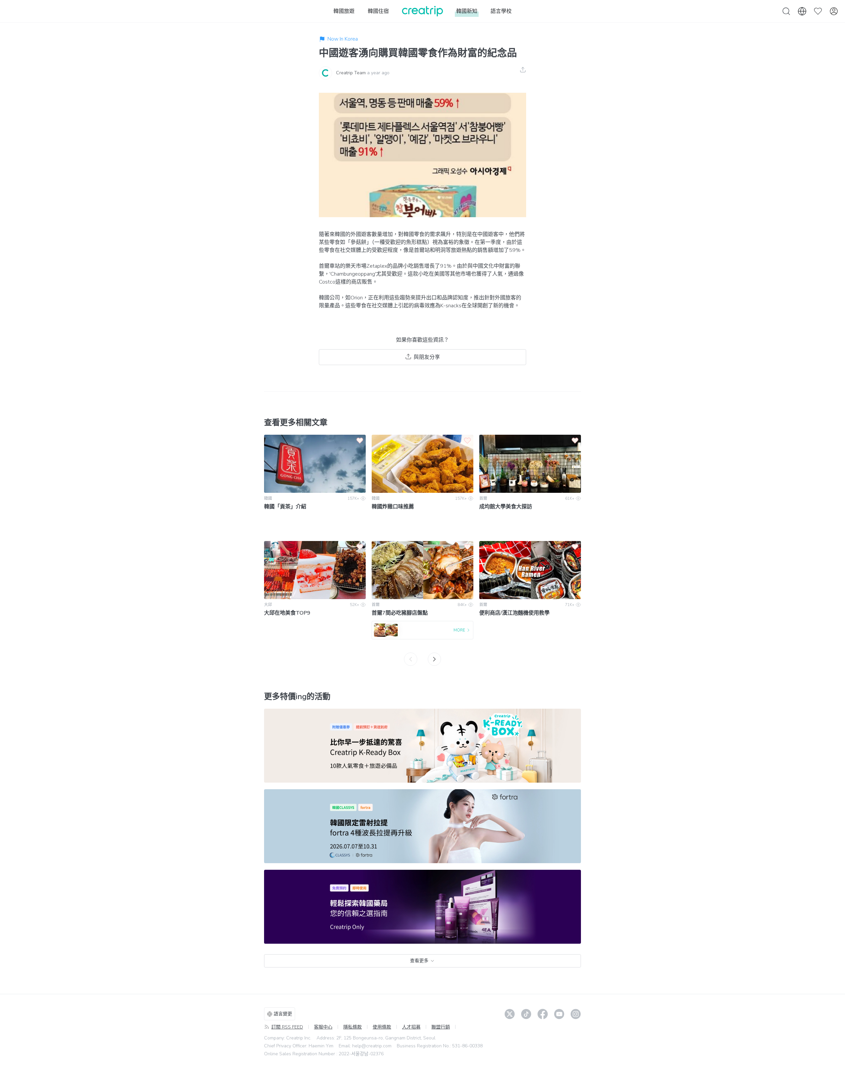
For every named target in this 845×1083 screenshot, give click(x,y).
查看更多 (419, 961)
